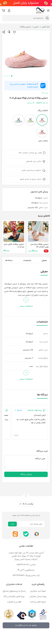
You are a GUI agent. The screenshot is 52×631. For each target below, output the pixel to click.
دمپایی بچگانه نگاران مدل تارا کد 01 (14, 245)
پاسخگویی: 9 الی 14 (26, 570)
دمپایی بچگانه (25, 27)
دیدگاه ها (9, 260)
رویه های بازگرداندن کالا (14, 596)
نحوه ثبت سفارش (38, 591)
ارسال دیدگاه (26, 474)
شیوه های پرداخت (38, 601)
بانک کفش (46, 27)
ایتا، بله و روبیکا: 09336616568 (26, 575)
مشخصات (27, 260)
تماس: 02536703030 (26, 564)
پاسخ (19, 410)
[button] (11, 75)
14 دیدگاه (30, 103)
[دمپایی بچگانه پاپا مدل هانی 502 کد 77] (38, 231)
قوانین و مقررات (14, 601)
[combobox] (24, 18)
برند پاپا (45, 93)
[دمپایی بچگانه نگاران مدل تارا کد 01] (13, 231)
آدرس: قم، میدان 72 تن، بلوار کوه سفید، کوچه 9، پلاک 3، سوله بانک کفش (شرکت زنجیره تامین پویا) (26, 556)
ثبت (12, 524)
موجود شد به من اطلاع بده (26, 625)
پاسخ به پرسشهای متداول (14, 591)
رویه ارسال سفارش (38, 596)
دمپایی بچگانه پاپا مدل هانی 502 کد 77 (39, 245)
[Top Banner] (26, 3)
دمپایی (36, 27)
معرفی (44, 260)
